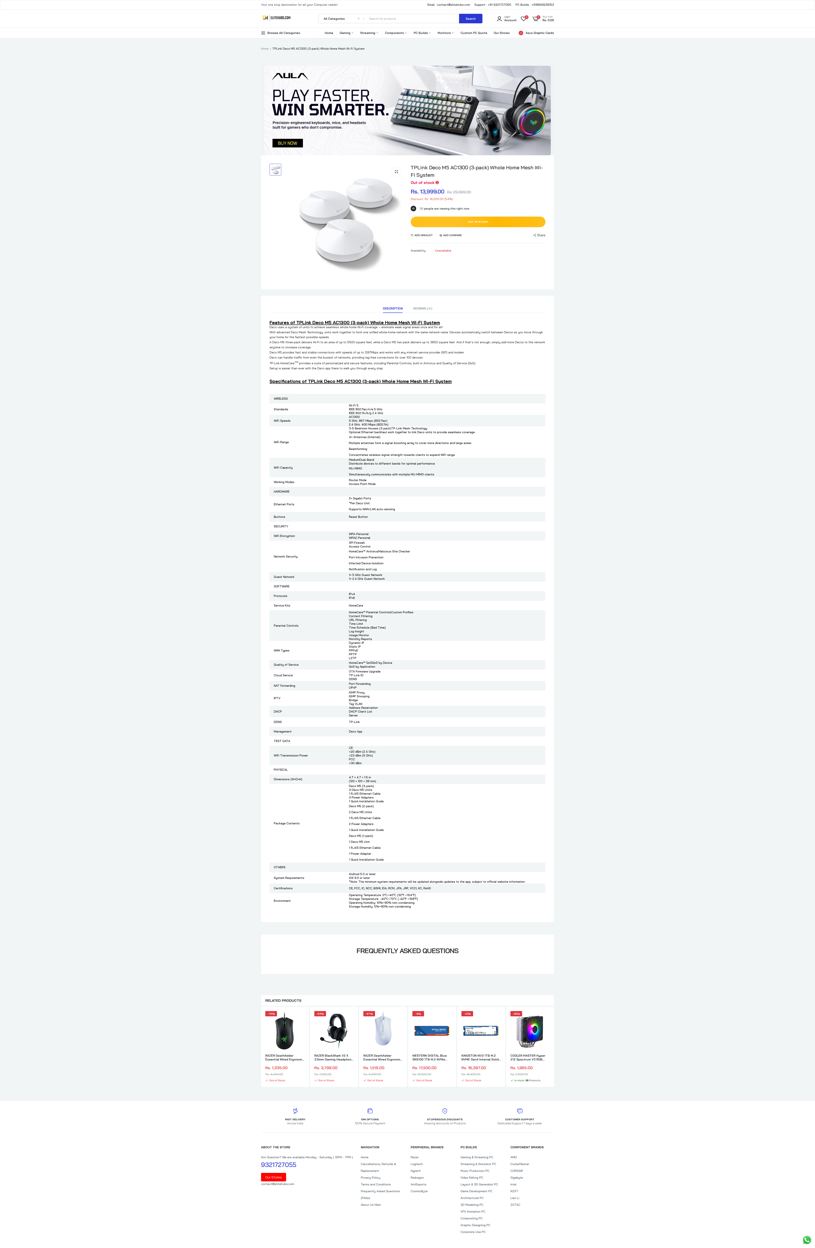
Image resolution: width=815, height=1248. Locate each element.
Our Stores (502, 33)
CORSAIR (516, 1171)
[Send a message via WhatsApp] (807, 1240)
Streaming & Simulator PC (478, 1164)
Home (329, 33)
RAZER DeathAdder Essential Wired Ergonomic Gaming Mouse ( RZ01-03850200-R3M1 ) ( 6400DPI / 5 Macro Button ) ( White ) (383, 1057)
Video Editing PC (472, 1177)
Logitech (417, 1164)
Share (541, 235)
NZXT (514, 1191)
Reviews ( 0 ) (422, 308)
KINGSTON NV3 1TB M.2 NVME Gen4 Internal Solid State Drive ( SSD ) (480, 1057)
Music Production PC (475, 1171)
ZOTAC (515, 1205)
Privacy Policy (370, 1177)
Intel (513, 1184)
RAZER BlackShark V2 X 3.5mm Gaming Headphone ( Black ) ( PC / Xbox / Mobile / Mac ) (333, 1057)
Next (554, 1047)
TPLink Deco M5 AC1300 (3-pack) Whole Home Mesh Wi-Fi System (477, 171)
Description (393, 308)
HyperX (416, 1171)
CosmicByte (419, 1191)
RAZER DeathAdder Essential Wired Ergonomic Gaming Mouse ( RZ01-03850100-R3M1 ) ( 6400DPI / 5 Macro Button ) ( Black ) (285, 1057)
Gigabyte (516, 1177)
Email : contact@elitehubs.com (448, 5)
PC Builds (421, 33)
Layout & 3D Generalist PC (479, 1184)
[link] (301, 1018)
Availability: (418, 250)
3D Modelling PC (472, 1205)
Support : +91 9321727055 (492, 5)
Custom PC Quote (474, 33)
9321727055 (278, 1165)
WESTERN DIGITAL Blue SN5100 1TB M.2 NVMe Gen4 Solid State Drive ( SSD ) (430, 1057)
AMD (513, 1157)
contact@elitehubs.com (277, 1184)
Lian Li (514, 1198)
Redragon (417, 1177)
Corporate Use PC (473, 1232)
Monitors (445, 33)
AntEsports (418, 1184)
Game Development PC (476, 1191)
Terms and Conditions (376, 1184)
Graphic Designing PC (475, 1225)
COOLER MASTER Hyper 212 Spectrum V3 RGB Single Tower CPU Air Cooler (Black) (527, 1057)
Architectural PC (472, 1198)
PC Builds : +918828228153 (535, 5)
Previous (261, 1047)
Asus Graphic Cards (540, 32)
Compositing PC (472, 1218)
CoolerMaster (519, 1164)
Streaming (368, 33)
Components (395, 33)
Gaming (345, 33)
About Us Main (371, 1205)
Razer (415, 1157)
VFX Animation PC (473, 1211)
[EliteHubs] (276, 18)
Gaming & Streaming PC (477, 1157)
